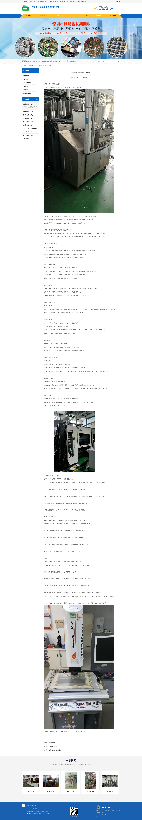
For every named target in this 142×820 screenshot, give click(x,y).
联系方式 (113, 16)
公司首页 (28, 16)
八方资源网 (35, 814)
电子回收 (25, 79)
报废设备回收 (70, 791)
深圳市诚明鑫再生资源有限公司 (34, 811)
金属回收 (25, 89)
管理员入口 (46, 814)
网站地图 (52, 814)
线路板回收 (26, 75)
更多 (37, 99)
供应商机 (42, 16)
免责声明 (41, 814)
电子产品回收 (27, 82)
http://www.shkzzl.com (49, 742)
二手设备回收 (50, 791)
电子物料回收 (90, 791)
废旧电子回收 (110, 791)
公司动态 (85, 16)
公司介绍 (70, 16)
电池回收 (25, 86)
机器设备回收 (27, 93)
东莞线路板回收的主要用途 (55, 746)
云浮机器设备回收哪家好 (55, 750)
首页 (28, 65)
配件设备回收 (31, 791)
